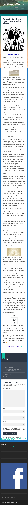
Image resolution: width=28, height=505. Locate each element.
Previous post (8, 374)
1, (21, 346)
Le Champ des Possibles (14, 4)
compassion (19, 369)
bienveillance (13, 369)
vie (15, 370)
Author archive (7, 359)
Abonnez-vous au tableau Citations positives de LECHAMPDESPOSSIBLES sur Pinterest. (12, 447)
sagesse (12, 370)
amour (8, 369)
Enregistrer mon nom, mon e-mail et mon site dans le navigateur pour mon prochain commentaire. (14, 429)
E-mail (4, 415)
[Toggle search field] (26, 12)
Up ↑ (26, 502)
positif (9, 370)
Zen (13, 367)
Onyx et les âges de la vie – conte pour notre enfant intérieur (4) (13, 21)
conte (6, 370)
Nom (4, 408)
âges (6, 369)
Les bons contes (8, 367)
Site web (5, 421)
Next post (7, 376)
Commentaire (6, 388)
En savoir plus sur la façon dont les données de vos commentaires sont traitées (13, 439)
